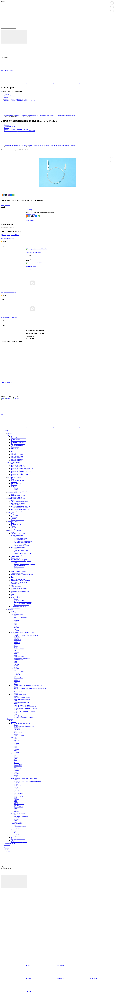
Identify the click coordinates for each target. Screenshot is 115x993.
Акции (6, 849)
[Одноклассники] (2, 195)
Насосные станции (16, 497)
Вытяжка (13, 737)
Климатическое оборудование (16, 498)
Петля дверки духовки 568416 (7, 238)
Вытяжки (10, 450)
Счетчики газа (15, 589)
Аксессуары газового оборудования (21, 561)
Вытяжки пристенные (17, 460)
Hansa (16, 624)
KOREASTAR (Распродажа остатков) (25, 706)
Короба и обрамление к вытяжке (23, 553)
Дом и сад (14, 517)
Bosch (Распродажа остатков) (22, 699)
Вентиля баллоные (19, 565)
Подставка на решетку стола (22, 542)
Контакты (7, 851)
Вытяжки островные (17, 459)
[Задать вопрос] (13, 939)
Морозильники (15, 448)
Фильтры (13, 529)
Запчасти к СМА (15, 668)
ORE (15, 655)
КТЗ (12, 576)
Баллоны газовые (16, 570)
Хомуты (13, 594)
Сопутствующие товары (14, 530)
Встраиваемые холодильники (19, 474)
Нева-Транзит (18, 691)
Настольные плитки (16, 483)
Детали (13, 526)
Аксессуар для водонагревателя (20, 509)
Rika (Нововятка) (19, 656)
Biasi (15, 760)
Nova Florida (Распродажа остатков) (24, 711)
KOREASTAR (18, 766)
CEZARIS (17, 637)
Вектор (16, 731)
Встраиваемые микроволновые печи (21, 471)
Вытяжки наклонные (17, 454)
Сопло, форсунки (16, 586)
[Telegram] (4, 195)
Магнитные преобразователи (19, 555)
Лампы (13, 577)
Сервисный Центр (9, 115)
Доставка (6, 848)
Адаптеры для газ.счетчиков (19, 559)
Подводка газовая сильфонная (22, 602)
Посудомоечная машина (18, 813)
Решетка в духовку (19, 539)
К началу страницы (6, 382)
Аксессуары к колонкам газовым (20, 506)
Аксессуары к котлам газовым (19, 507)
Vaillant (16, 713)
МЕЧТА (16, 664)
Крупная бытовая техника (14, 435)
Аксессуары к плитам (17, 535)
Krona (16, 626)
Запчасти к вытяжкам (17, 614)
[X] (6, 195)
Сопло (12, 840)
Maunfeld (16, 627)
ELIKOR (16, 620)
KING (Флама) (18, 793)
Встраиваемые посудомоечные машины (22, 473)
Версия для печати (5, 205)
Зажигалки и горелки (17, 573)
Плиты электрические (17, 442)
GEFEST (16, 621)
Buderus (16, 763)
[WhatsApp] (13, 195)
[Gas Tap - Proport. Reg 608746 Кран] (32, 288)
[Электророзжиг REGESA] (34, 263)
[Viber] (9, 195)
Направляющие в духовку (21, 545)
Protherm (16, 709)
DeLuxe (16, 638)
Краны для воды (15, 558)
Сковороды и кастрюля (17, 520)
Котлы (12, 754)
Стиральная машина (16, 823)
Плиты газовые (15, 439)
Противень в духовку (20, 544)
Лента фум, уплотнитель (18, 579)
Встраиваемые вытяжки (18, 466)
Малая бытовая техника (14, 477)
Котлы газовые (15, 504)
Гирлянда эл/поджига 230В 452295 (33, 252)
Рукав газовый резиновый (21, 605)
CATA (16, 618)
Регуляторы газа (15, 583)
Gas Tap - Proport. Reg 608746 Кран (8, 291)
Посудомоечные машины (18, 444)
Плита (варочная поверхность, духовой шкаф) (24, 778)
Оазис (16, 693)
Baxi (15, 700)
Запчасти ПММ (15, 675)
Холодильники (15, 447)
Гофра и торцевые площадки (19, 571)
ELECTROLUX (18, 764)
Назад (9, 431)
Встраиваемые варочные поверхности (22, 468)
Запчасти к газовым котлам (18, 694)
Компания (7, 845)
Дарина (16, 661)
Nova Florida (17, 769)
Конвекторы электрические (19, 510)
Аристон (16, 773)
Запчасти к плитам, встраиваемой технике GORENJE (59, 115)
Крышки (13, 518)
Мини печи (14, 482)
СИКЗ (12, 585)
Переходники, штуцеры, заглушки (20, 580)
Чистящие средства (16, 596)
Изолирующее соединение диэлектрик (22, 574)
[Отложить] (111, 160)
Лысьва (16, 665)
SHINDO (16, 630)
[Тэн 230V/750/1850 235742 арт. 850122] (32, 314)
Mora (15, 767)
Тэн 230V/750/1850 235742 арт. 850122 (9, 317)
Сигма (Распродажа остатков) (22, 716)
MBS (15, 629)
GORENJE (17, 623)
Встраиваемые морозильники (19, 476)
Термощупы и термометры (18, 606)
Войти (2, 70)
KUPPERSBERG (19, 649)
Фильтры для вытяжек (20, 551)
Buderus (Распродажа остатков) (23, 702)
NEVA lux (17, 729)
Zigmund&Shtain (18, 659)
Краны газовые (15, 556)
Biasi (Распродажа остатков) (22, 705)
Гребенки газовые (19, 567)
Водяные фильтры (12, 521)
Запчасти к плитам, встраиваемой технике (32, 115)
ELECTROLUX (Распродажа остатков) (25, 708)
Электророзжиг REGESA (31, 266)
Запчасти (17, 115)
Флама (16, 667)
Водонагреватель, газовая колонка (20, 723)
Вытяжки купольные (17, 456)
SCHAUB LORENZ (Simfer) (22, 658)
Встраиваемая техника (13, 462)
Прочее (16, 568)
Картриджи (14, 527)
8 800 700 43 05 (30, 214)
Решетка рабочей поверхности (23, 541)
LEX (15, 650)
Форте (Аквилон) (19, 735)
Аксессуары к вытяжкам (18, 547)
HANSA (16, 819)
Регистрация (9, 70)
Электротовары (15, 608)
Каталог (6, 430)
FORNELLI (17, 640)
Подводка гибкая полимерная (22, 603)
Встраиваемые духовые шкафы (20, 469)
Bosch (16, 761)
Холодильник (15, 829)
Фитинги (13, 593)
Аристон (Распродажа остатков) (23, 717)
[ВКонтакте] (11, 195)
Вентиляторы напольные (18, 503)
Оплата (6, 846)
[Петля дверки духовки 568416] (10, 235)
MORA (16, 703)
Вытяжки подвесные (17, 457)
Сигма (16, 776)
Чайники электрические (21, 491)
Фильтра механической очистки (20, 591)
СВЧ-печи (14, 485)
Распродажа (10, 512)
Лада (15, 662)
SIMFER (16, 805)
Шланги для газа (15, 597)
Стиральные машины (17, 445)
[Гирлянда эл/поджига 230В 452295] (36, 249)
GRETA (16, 644)
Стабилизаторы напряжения (19, 588)
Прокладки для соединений (19, 582)
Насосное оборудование (14, 492)
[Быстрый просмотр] (112, 10)
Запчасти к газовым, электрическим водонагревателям (26, 685)
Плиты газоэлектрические (18, 441)
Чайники (13, 486)
